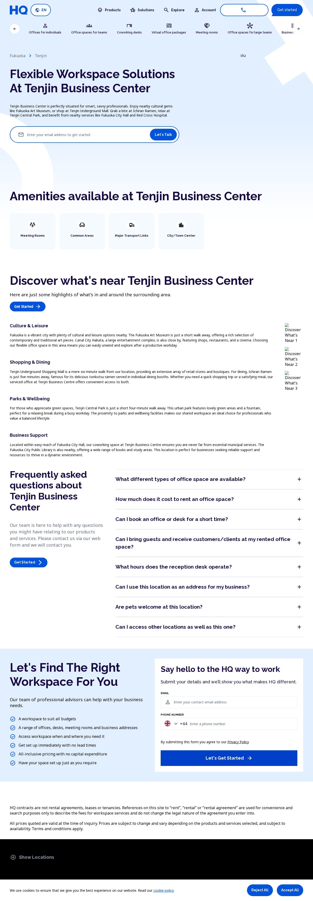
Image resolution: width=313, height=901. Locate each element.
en (40, 10)
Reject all (259, 890)
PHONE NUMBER (172, 714)
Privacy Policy (238, 742)
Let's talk (163, 135)
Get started (287, 10)
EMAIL (165, 693)
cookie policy (163, 890)
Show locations (32, 857)
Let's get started (229, 758)
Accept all (290, 890)
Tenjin (41, 55)
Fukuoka (17, 55)
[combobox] (174, 723)
